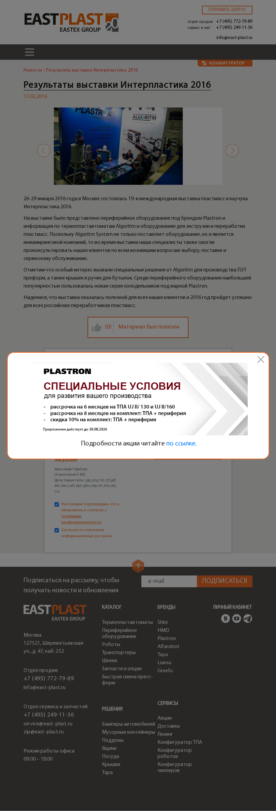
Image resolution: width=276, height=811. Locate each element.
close (260, 359)
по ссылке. (181, 443)
